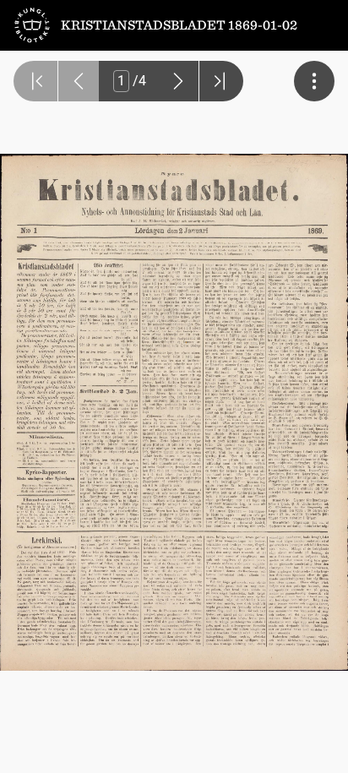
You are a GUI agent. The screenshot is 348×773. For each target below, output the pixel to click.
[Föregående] (78, 81)
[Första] (35, 81)
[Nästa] (178, 81)
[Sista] (221, 81)
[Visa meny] (314, 81)
